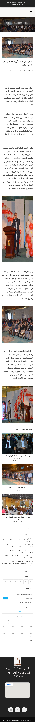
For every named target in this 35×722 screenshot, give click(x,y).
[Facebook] (25, 581)
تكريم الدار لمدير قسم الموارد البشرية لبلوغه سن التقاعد (17, 457)
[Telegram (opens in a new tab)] (13, 4)
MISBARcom (17, 719)
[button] (31, 11)
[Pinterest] (15, 581)
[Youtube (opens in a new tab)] (15, 4)
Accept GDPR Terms (25, 602)
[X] (30, 581)
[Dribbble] (10, 581)
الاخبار (29, 73)
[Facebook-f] (24, 709)
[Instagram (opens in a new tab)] (17, 4)
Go (6, 598)
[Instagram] (20, 581)
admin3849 (29, 71)
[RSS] (5, 581)
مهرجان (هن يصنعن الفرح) (17, 487)
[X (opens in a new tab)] (22, 4)
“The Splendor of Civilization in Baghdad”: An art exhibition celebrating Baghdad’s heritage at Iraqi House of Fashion (17, 563)
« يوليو (31, 640)
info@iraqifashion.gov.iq (17, 2)
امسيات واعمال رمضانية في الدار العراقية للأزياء (17, 518)
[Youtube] (10, 709)
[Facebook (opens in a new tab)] (20, 4)
